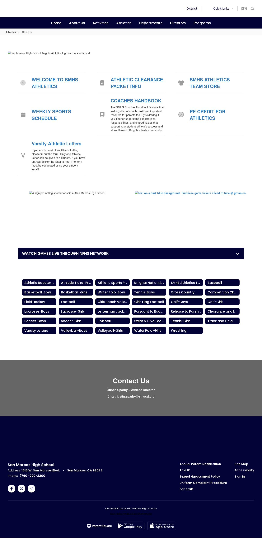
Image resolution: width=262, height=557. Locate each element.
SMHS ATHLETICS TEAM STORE (210, 82)
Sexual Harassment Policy (200, 476)
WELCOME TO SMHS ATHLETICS (55, 82)
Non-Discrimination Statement (131, 514)
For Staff (187, 489)
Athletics (11, 32)
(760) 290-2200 (32, 476)
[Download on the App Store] (161, 526)
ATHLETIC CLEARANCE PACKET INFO (137, 82)
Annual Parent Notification (200, 464)
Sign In (240, 476)
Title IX (185, 470)
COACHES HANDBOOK (136, 100)
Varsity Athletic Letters (56, 143)
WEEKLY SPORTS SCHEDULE (51, 114)
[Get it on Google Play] (130, 526)
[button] (223, 8)
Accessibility (244, 470)
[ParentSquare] (99, 526)
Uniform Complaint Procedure (203, 483)
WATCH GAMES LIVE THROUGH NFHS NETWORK (65, 253)
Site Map (241, 464)
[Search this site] (252, 9)
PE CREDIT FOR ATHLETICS (207, 114)
